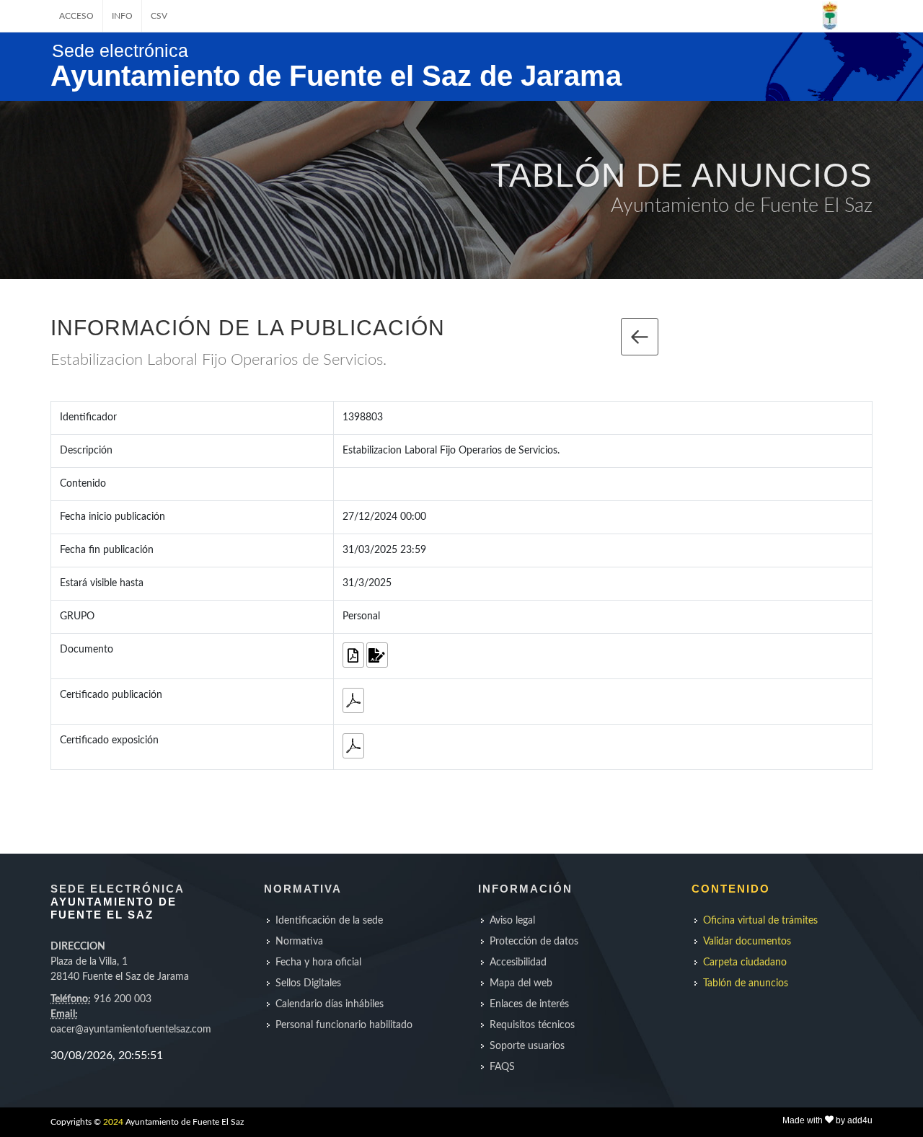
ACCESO (76, 16)
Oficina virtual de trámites (760, 921)
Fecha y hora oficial (318, 962)
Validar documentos (747, 942)
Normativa (299, 942)
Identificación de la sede (329, 921)
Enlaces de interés (529, 1004)
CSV (159, 16)
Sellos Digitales (308, 983)
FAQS (502, 1067)
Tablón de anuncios (745, 983)
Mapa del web (521, 983)
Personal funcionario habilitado (343, 1025)
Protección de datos (534, 942)
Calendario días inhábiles (329, 1004)
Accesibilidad (518, 962)
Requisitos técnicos (532, 1025)
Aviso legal (512, 921)
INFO (122, 16)
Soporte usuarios (527, 1046)
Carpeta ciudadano (745, 962)
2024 (113, 1122)
